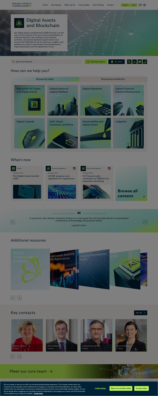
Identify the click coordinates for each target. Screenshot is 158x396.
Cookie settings (100, 388)
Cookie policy (38, 393)
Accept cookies (141, 388)
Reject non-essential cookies (121, 388)
